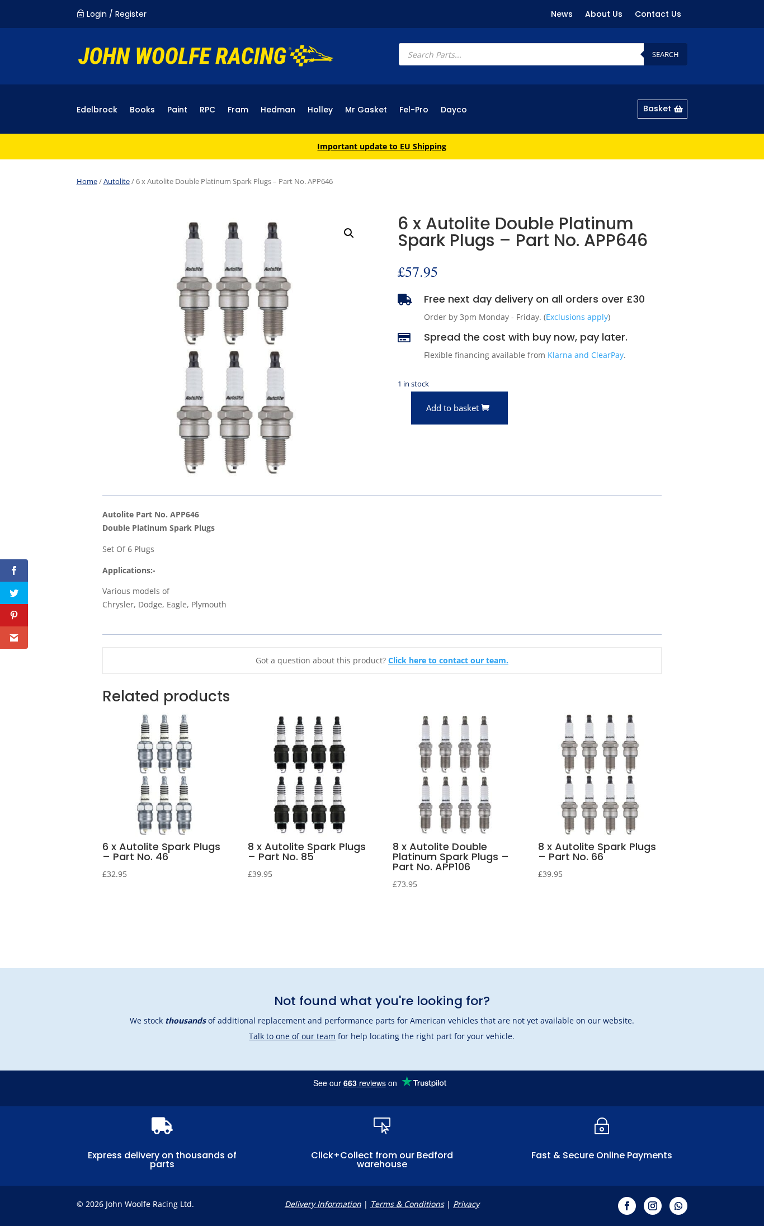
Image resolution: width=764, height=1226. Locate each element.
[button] (349, 233)
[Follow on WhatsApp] (678, 1206)
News (562, 15)
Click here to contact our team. (448, 660)
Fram (238, 110)
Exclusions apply (577, 317)
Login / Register (117, 14)
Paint (177, 110)
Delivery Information (323, 1204)
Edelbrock (97, 110)
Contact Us (658, 15)
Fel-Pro (413, 110)
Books (142, 110)
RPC (207, 110)
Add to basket (452, 407)
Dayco (454, 110)
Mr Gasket (366, 110)
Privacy (466, 1204)
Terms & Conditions (407, 1204)
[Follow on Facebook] (627, 1206)
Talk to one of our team (292, 1036)
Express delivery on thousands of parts (162, 1160)
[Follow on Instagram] (653, 1206)
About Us (603, 15)
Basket (657, 108)
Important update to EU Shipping (381, 146)
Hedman (278, 110)
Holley (320, 110)
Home (87, 181)
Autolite (116, 181)
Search (665, 54)
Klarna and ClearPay (586, 355)
